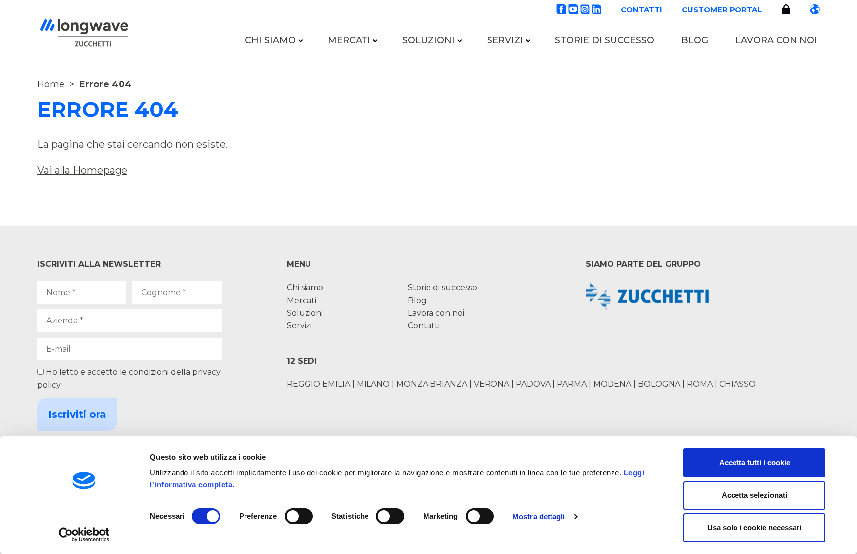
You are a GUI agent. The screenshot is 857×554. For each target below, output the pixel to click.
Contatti (641, 9)
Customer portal (722, 9)
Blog (694, 40)
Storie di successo (604, 40)
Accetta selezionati (754, 495)
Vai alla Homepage (82, 170)
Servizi (505, 40)
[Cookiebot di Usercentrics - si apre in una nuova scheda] (84, 534)
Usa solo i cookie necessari (754, 527)
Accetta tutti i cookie (754, 462)
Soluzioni (428, 40)
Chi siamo (270, 40)
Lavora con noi (776, 40)
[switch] (299, 516)
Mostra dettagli (538, 516)
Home (50, 84)
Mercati (349, 40)
